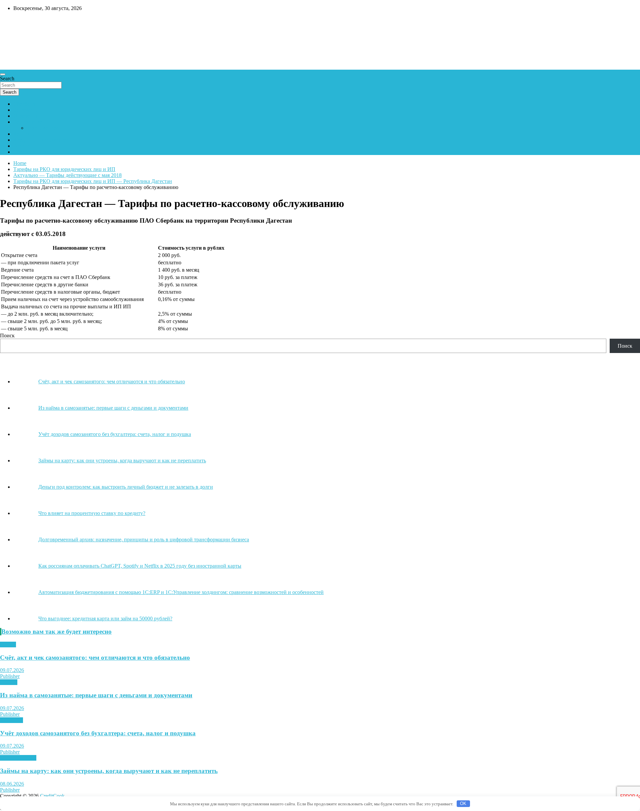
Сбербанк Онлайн (34, 152)
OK (463, 803)
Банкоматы (25, 110)
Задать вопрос (43, 128)
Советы (8, 682)
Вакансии (24, 146)
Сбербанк (24, 104)
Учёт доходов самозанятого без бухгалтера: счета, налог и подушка (98, 733)
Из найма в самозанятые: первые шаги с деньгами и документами (96, 695)
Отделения (25, 116)
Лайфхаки (11, 720)
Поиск (7, 335)
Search (7, 78)
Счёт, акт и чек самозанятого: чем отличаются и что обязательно (95, 657)
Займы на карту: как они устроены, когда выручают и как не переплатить (109, 770)
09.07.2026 (12, 670)
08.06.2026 (12, 784)
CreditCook (20, 22)
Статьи (8, 644)
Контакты (24, 134)
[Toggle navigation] (2, 74)
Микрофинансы (18, 758)
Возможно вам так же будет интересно (56, 631)
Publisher (10, 676)
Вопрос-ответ (28, 122)
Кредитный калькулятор (41, 140)
